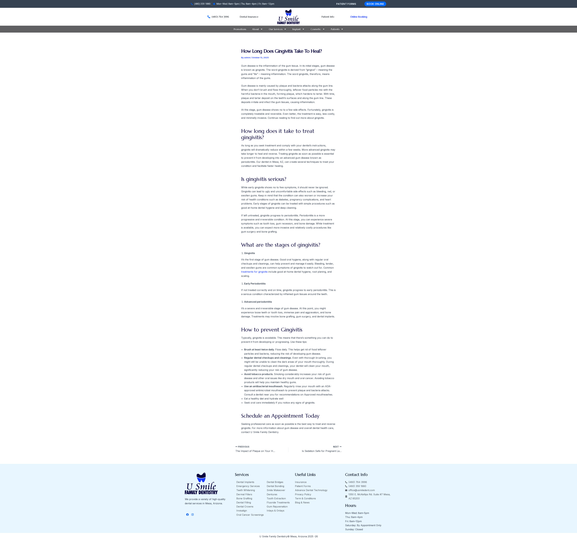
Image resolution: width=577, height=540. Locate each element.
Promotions (240, 29)
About (255, 29)
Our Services (275, 29)
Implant (296, 29)
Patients (335, 29)
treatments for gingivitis (254, 271)
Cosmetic (316, 29)
